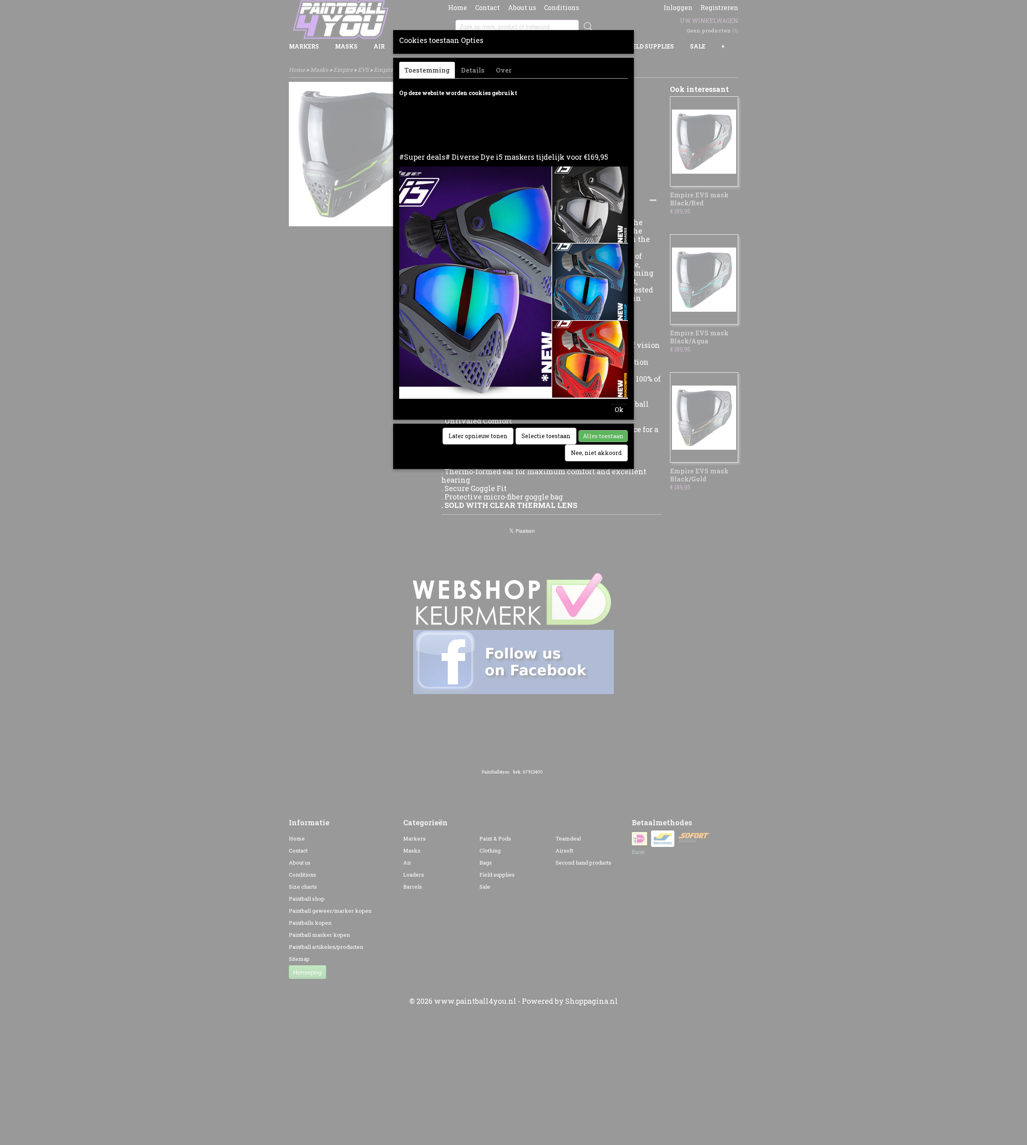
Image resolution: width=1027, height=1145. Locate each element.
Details (473, 70)
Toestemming (427, 70)
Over (503, 70)
